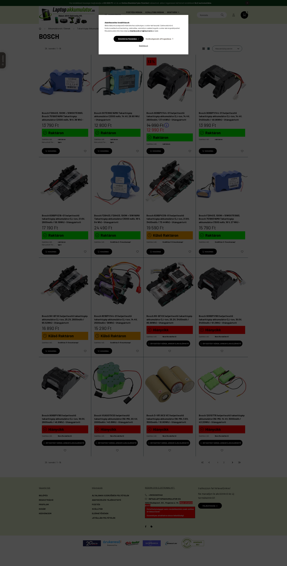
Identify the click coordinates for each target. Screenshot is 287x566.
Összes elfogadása (127, 39)
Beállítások (143, 46)
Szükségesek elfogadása (158, 39)
